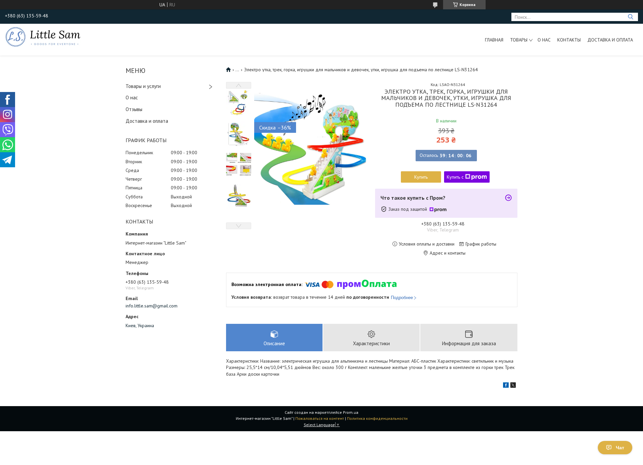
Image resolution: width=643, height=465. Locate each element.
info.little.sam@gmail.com (151, 306)
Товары (518, 40)
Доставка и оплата (610, 40)
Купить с (455, 177)
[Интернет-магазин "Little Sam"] (43, 36)
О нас (544, 40)
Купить (421, 177)
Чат (620, 447)
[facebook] (506, 386)
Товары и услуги (143, 86)
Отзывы (134, 109)
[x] (513, 386)
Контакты (569, 40)
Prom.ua (350, 412)
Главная (494, 40)
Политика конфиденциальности (377, 418)
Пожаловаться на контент (319, 418)
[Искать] (630, 17)
